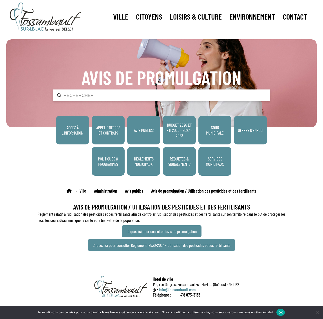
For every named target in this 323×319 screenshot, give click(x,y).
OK (281, 312)
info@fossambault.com (177, 289)
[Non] (317, 312)
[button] (120, 16)
